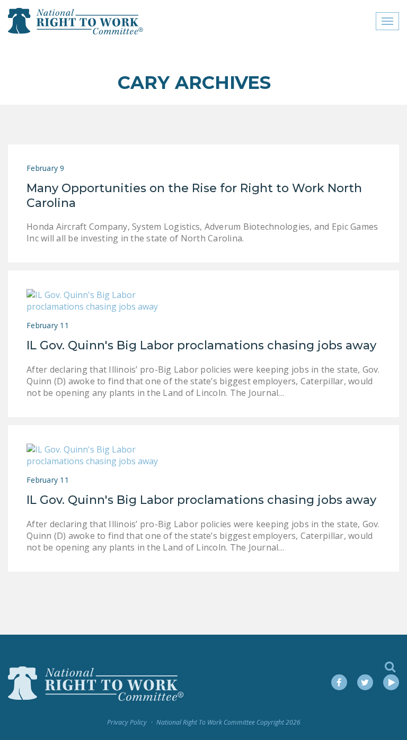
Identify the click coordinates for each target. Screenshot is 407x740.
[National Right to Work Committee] (76, 21)
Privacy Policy (127, 722)
